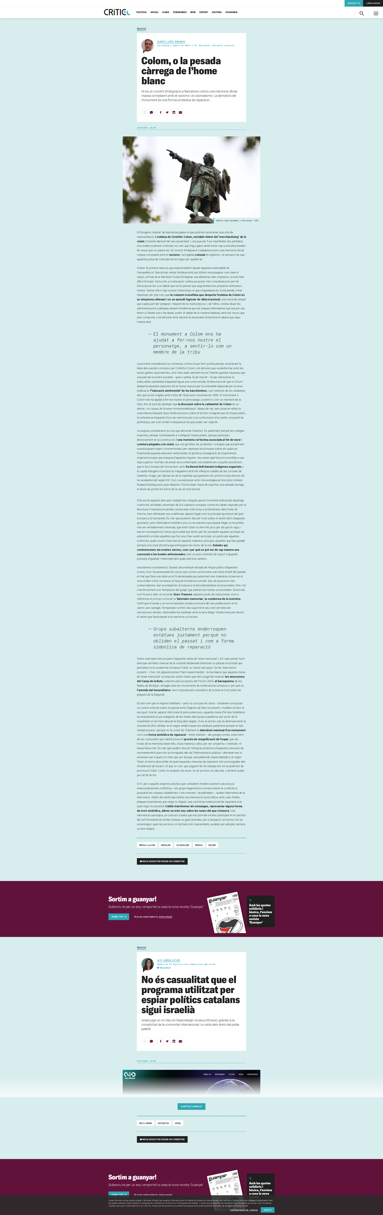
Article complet (192, 1106)
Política (141, 12)
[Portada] (117, 12)
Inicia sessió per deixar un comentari (163, 861)
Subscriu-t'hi (354, 3)
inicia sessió (165, 916)
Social (155, 12)
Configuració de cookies (244, 1210)
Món (193, 12)
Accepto (268, 1210)
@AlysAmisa (165, 967)
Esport (203, 12)
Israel (178, 1123)
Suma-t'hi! (117, 917)
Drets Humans (145, 1123)
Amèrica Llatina (147, 845)
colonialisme (182, 845)
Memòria (199, 845)
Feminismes (180, 12)
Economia (232, 12)
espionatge (163, 1123)
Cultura (217, 12)
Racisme (212, 845)
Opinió (141, 28)
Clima (165, 12)
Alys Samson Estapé (168, 960)
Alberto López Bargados (171, 41)
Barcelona (166, 845)
